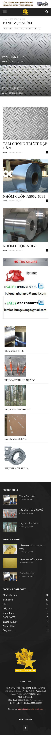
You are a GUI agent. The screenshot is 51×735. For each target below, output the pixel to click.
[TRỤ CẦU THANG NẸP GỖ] (10, 513)
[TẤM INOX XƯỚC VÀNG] (10, 563)
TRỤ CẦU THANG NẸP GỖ (20, 380)
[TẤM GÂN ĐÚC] (25, 56)
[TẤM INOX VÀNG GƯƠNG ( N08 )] (10, 549)
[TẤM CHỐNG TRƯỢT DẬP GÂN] (25, 123)
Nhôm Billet (8, 29)
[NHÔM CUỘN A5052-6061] (25, 176)
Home (5, 19)
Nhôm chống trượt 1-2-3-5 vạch (25, 29)
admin (4, 62)
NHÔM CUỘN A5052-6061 (24, 196)
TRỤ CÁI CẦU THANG (17, 409)
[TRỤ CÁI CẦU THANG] (10, 527)
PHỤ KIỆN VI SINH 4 (16, 468)
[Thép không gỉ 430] (10, 500)
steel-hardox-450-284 (15, 439)
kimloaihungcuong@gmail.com (30, 709)
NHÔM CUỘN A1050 (20, 246)
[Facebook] (25, 728)
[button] (47, 12)
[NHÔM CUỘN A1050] (25, 225)
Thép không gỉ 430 (14, 350)
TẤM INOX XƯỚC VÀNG (30, 559)
